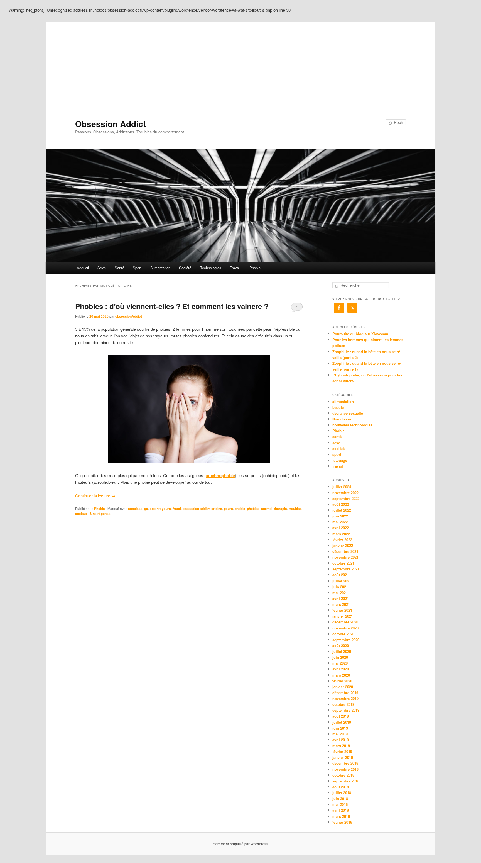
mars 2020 (341, 675)
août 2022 (340, 504)
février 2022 (342, 539)
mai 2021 (340, 592)
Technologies (210, 267)
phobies (253, 508)
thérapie (280, 508)
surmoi (266, 508)
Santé (119, 267)
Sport (137, 267)
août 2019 (340, 716)
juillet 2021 (341, 581)
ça (146, 508)
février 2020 (342, 681)
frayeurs (164, 508)
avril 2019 (340, 739)
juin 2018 (340, 798)
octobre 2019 (343, 704)
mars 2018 (341, 816)
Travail (235, 267)
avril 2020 (340, 669)
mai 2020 (340, 663)
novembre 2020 (345, 628)
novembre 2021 (345, 557)
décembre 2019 (345, 692)
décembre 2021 (345, 551)
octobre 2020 (343, 633)
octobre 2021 (343, 563)
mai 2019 (340, 733)
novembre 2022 (345, 492)
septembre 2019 (345, 710)
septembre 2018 (345, 781)
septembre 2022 (345, 498)
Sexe (101, 267)
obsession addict (196, 508)
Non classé (341, 419)
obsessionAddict (128, 316)
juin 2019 (340, 728)
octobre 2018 (343, 775)
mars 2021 (341, 604)
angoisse (135, 508)
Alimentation (160, 267)
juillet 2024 (341, 486)
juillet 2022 (341, 510)
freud (177, 508)
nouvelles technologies (352, 424)
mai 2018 (340, 804)
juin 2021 (340, 586)
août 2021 (340, 574)
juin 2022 (340, 516)
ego (153, 508)
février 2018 (342, 822)
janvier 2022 (342, 545)
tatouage (339, 460)
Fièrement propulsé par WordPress (240, 843)
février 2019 (342, 751)
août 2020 (340, 645)
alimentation (343, 401)
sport (336, 454)
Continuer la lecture (95, 496)
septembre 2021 (345, 569)
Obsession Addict (110, 124)
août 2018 (340, 786)
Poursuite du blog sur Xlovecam (360, 333)
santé (337, 436)
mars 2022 (341, 533)
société (338, 448)
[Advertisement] (240, 61)
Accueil (83, 267)
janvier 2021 (342, 616)
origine (216, 508)
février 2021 (342, 610)
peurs (228, 508)
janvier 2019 (342, 757)
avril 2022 (340, 527)
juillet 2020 (341, 651)
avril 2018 (340, 810)
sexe (336, 442)
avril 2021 (340, 598)
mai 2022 (340, 521)
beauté (338, 407)
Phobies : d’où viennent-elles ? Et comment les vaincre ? (171, 306)
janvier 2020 (342, 686)
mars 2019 (341, 745)
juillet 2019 (341, 722)
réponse (100, 513)
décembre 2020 (345, 621)
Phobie (255, 267)
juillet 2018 (341, 792)
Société (185, 267)
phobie (240, 508)
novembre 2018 (345, 769)
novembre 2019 (345, 698)
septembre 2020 (345, 639)
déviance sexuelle (347, 413)
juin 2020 (340, 657)
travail (337, 466)
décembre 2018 (345, 763)
